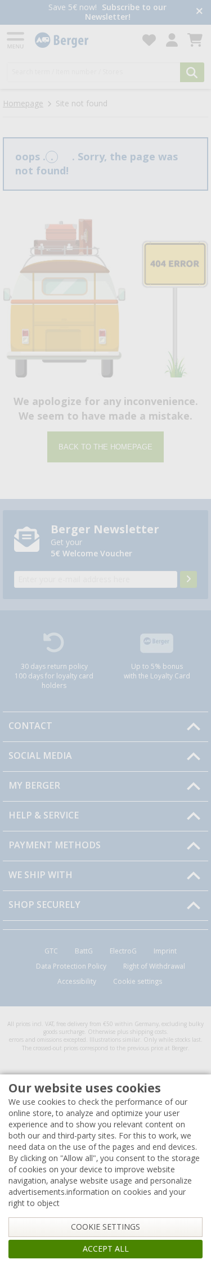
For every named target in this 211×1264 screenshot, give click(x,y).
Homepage (23, 103)
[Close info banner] (199, 12)
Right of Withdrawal (154, 966)
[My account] (171, 40)
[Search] (192, 72)
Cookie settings (137, 982)
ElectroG (123, 951)
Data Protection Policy (71, 966)
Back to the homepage (105, 447)
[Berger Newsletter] (188, 579)
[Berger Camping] (82, 40)
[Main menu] (16, 40)
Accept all (106, 1248)
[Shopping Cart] (195, 40)
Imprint (165, 951)
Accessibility (76, 982)
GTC (51, 951)
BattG (84, 951)
